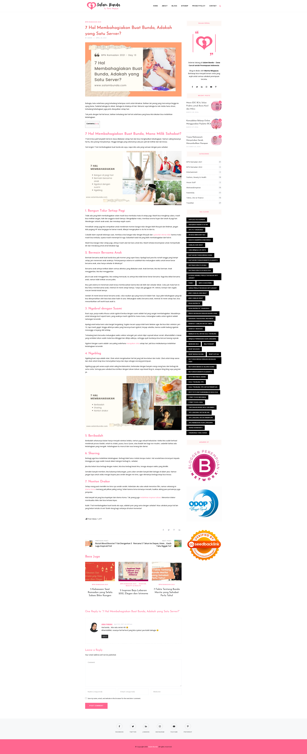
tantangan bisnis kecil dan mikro (201, 407)
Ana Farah (106, 624)
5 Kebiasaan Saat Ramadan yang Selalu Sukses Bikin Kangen (100, 592)
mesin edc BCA (194, 344)
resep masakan (194, 349)
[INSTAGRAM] (160, 724)
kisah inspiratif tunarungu (199, 308)
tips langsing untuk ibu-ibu (199, 412)
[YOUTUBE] (174, 724)
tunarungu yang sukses (198, 433)
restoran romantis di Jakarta (200, 372)
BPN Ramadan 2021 (93, 22)
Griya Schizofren (205, 283)
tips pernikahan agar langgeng (201, 423)
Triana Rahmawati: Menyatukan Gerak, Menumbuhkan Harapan (197, 140)
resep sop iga (214, 354)
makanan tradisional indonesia (201, 319)
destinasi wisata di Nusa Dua (200, 270)
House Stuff (190, 182)
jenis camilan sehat (196, 298)
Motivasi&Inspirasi (193, 187)
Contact (213, 6)
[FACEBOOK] (119, 724)
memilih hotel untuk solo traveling (202, 334)
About (165, 6)
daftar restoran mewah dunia (200, 255)
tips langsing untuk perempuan (201, 418)
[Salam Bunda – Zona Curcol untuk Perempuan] (104, 6)
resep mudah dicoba (196, 354)
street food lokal (196, 402)
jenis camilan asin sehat (198, 293)
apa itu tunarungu (196, 230)
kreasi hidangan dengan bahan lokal (203, 313)
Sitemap (184, 6)
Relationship (209, 344)
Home (155, 6)
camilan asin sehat (196, 245)
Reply (105, 636)
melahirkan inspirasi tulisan (150, 497)
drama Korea (90, 489)
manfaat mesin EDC (196, 329)
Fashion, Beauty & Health (136, 585)
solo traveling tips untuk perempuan (203, 387)
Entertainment (191, 172)
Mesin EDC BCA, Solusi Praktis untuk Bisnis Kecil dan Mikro (197, 106)
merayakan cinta (133, 343)
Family (191, 283)
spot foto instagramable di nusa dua (203, 392)
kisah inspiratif (194, 303)
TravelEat (190, 203)
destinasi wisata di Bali (198, 265)
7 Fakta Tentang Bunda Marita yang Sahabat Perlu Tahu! (167, 592)
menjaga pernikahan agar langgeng (202, 339)
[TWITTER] (133, 724)
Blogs (174, 6)
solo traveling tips (196, 382)
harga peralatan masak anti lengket (203, 288)
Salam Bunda (153, 747)
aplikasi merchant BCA (197, 235)
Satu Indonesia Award (197, 377)
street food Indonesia (197, 397)
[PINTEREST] (188, 724)
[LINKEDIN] (145, 724)
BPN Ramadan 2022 (194, 167)
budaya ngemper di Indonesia (200, 240)
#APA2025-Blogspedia (197, 220)
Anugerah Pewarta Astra (198, 225)
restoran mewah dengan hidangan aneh (202, 360)
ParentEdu (190, 193)
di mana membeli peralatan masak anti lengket (203, 276)
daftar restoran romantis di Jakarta (203, 260)
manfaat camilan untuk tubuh (200, 324)
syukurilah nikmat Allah (162, 235)
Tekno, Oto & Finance (195, 198)
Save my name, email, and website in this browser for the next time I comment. (114, 698)
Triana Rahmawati (196, 428)
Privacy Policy (198, 6)
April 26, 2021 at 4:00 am (123, 624)
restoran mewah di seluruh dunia (201, 367)
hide (96, 124)
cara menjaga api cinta (197, 250)
